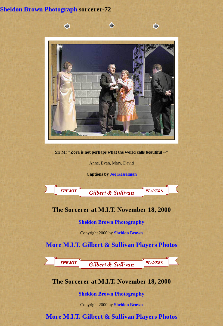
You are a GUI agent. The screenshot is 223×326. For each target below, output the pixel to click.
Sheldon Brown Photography (111, 222)
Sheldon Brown (128, 233)
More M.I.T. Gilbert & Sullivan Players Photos (111, 244)
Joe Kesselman (123, 174)
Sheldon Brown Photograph (38, 9)
